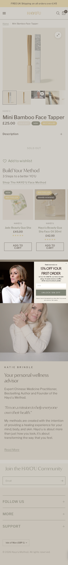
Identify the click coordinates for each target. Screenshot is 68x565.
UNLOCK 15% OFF (51, 293)
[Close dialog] (66, 263)
